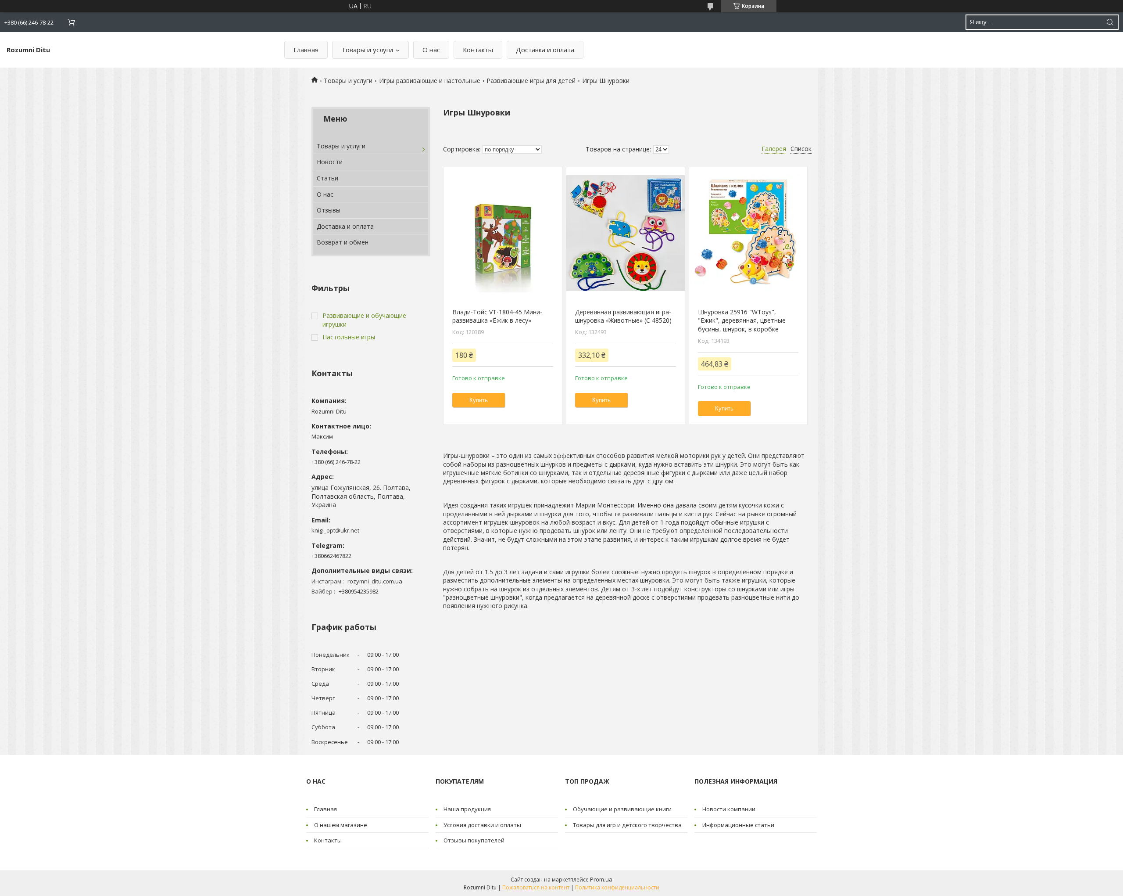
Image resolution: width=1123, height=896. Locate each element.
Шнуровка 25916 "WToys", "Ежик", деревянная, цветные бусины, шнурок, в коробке (742, 320)
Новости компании (728, 809)
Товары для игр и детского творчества (627, 825)
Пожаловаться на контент (535, 887)
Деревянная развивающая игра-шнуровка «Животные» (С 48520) (623, 316)
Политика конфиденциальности (617, 887)
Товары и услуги (367, 49)
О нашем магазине (340, 825)
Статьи (327, 178)
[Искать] (1110, 22)
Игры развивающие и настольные (429, 80)
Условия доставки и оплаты (482, 825)
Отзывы (328, 210)
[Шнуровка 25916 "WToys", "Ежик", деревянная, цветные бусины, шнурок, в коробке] (748, 233)
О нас (431, 49)
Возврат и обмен (342, 242)
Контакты (478, 49)
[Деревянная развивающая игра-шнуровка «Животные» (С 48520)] (625, 233)
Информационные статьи (738, 825)
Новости (330, 162)
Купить (478, 400)
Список (801, 148)
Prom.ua (601, 879)
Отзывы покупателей (473, 840)
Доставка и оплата (545, 49)
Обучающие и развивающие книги (622, 809)
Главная (305, 49)
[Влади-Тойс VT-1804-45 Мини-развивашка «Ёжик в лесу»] (502, 233)
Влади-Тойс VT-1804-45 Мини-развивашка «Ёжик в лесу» (497, 316)
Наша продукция (467, 809)
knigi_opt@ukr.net (335, 530)
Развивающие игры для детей (531, 80)
